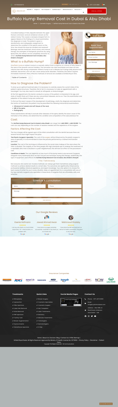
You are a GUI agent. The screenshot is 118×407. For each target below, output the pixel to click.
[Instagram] (89, 316)
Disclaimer (93, 340)
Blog (58, 338)
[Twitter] (92, 316)
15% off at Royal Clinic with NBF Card (66, 4)
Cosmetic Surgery (45, 23)
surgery (47, 137)
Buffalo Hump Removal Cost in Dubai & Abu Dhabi (69, 23)
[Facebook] (85, 316)
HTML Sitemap (74, 338)
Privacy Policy (83, 340)
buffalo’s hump (17, 65)
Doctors (53, 338)
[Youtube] (95, 316)
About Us (46, 338)
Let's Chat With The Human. (106, 403)
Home (35, 23)
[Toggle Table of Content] (29, 77)
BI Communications (68, 344)
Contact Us (65, 338)
